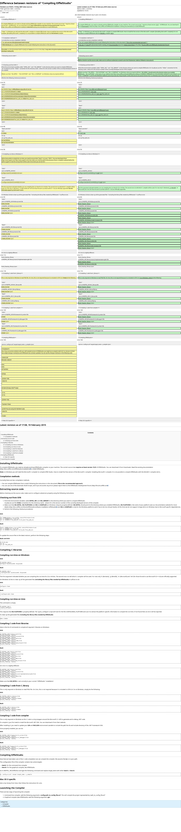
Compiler (6, 804)
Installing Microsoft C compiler (102, 472)
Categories (4, 802)
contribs (17, 9)
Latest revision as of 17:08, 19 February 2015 (92, 7)
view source (27, 7)
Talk (11, 9)
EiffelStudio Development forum (81, 485)
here (16, 783)
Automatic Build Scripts (24, 485)
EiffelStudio (6, 806)
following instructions (67, 493)
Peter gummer (5, 9)
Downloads (127, 467)
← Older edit (4, 12)
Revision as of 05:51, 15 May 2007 (11, 7)
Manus (79, 9)
